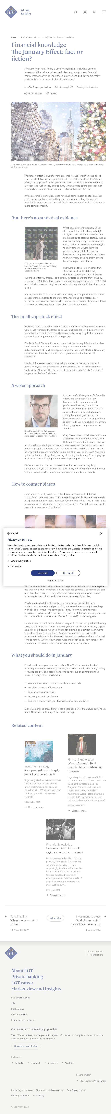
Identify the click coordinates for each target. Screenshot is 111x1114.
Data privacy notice (21, 560)
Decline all (68, 573)
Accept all (43, 573)
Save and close (55, 580)
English (14, 533)
